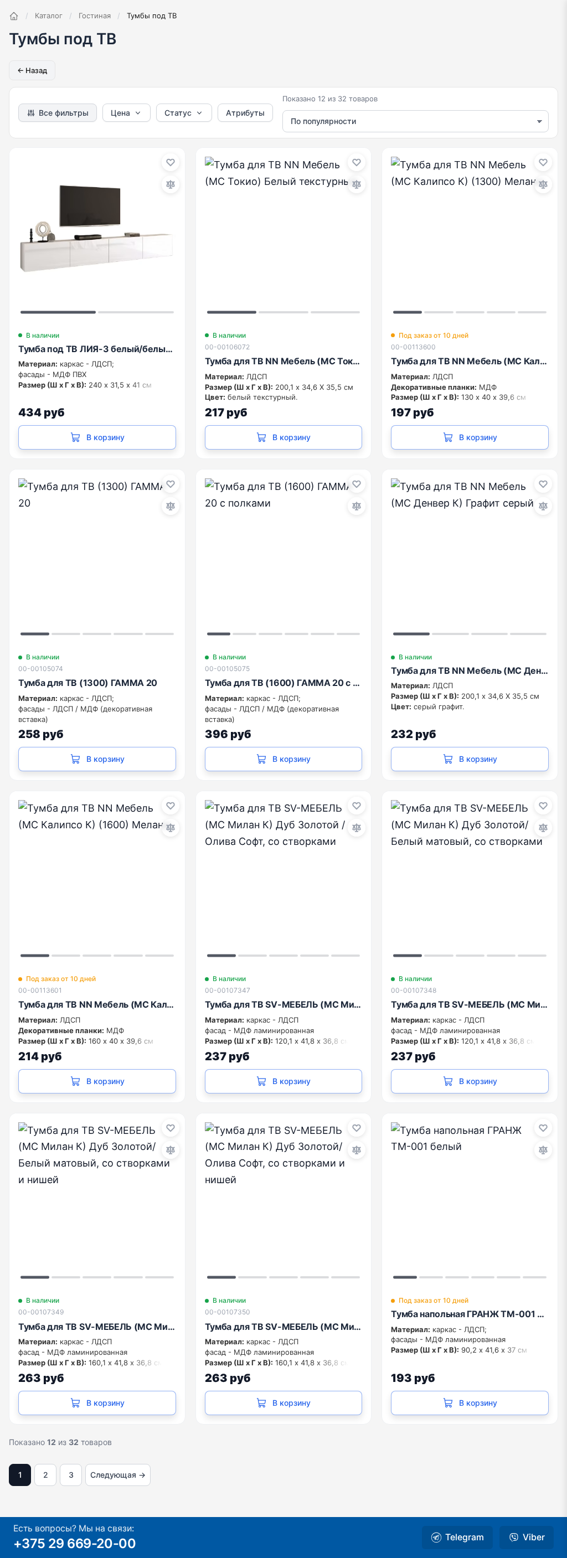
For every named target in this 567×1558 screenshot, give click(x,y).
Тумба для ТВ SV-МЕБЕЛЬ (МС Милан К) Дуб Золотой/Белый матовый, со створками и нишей (97, 1326)
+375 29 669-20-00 (74, 1543)
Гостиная (95, 15)
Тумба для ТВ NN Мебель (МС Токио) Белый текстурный (284, 361)
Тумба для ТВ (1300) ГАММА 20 (87, 682)
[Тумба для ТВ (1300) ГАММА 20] (97, 557)
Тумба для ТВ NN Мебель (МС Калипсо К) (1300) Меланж (470, 361)
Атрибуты (245, 112)
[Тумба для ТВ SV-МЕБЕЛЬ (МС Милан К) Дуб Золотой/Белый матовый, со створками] (469, 879)
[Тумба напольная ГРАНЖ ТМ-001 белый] (469, 1201)
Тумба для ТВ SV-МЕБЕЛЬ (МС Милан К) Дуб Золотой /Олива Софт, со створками (284, 1004)
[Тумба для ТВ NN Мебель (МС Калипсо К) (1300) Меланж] (469, 235)
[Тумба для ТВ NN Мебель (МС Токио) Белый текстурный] (283, 235)
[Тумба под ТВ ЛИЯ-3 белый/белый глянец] (97, 235)
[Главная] (14, 16)
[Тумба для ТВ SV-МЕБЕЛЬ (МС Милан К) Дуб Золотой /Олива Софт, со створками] (283, 879)
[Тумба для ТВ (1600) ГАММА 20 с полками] (283, 557)
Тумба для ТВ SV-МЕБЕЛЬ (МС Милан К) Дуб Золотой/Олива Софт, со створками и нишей (284, 1326)
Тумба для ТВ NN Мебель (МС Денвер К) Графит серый (470, 670)
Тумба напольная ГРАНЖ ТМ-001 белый (470, 1313)
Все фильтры (64, 112)
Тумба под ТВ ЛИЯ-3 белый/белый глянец (97, 348)
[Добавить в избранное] (170, 162)
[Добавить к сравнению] (170, 184)
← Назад (32, 70)
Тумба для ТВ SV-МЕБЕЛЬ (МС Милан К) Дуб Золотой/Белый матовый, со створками (470, 1004)
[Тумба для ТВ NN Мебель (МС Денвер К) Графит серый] (469, 557)
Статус (178, 112)
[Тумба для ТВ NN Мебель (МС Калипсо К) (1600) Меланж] (97, 879)
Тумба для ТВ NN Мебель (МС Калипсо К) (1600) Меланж (97, 1004)
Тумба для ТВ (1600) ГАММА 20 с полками (284, 682)
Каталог (49, 15)
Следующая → (118, 1474)
